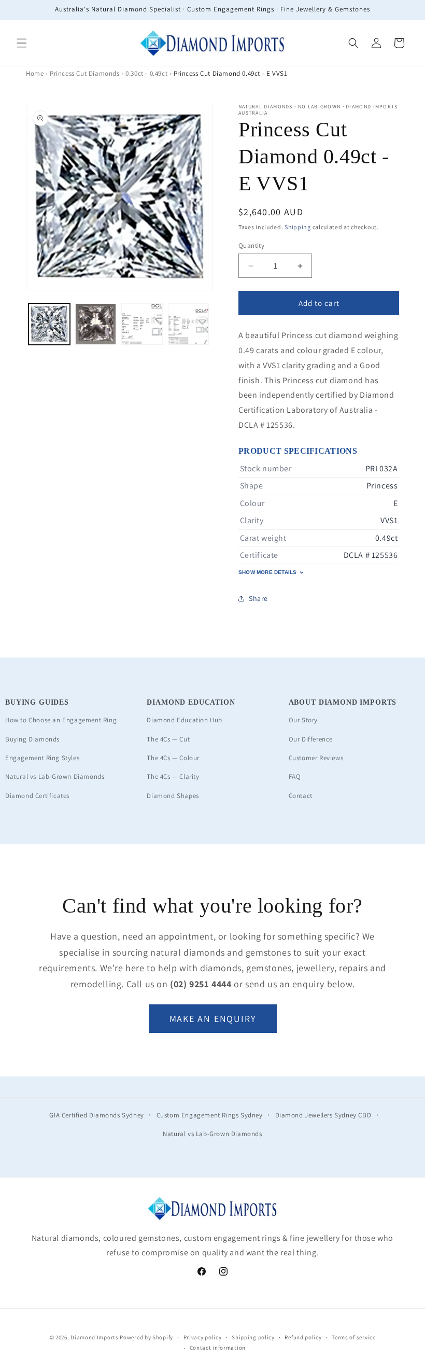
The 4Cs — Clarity (173, 776)
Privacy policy (202, 1337)
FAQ (295, 776)
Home (35, 73)
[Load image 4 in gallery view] (188, 324)
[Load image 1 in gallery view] (49, 324)
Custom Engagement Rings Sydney (210, 1115)
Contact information (218, 1347)
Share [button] (258, 598)
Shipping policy (253, 1337)
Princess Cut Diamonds (85, 73)
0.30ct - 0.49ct (146, 73)
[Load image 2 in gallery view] (96, 324)
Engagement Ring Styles (42, 757)
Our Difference (311, 739)
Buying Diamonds (32, 739)
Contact (301, 795)
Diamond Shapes (173, 795)
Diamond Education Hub (184, 720)
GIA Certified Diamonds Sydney (96, 1115)
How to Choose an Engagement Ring (61, 720)
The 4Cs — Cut (168, 739)
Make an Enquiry (212, 1019)
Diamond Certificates (37, 795)
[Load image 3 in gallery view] (142, 324)
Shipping (298, 227)
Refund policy (303, 1337)
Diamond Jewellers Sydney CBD (323, 1115)
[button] (21, 43)
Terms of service (353, 1337)
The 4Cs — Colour (173, 757)
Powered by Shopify (146, 1337)
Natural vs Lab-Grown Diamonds (54, 776)
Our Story (303, 720)
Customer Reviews (316, 757)
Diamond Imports (94, 1337)
